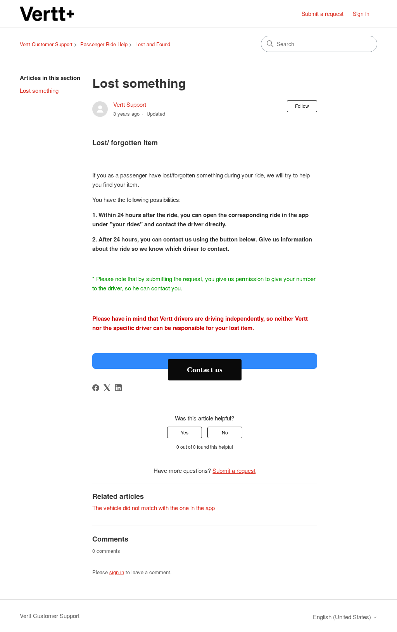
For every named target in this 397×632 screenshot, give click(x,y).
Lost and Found (152, 44)
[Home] (47, 14)
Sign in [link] (361, 13)
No (225, 432)
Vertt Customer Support (46, 44)
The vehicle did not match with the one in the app (153, 508)
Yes (184, 432)
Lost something (39, 90)
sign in (116, 572)
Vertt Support (129, 104)
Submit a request (322, 13)
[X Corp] (107, 387)
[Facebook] (95, 387)
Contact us (205, 369)
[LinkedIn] (118, 387)
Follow (302, 105)
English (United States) (343, 616)
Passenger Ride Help (104, 44)
